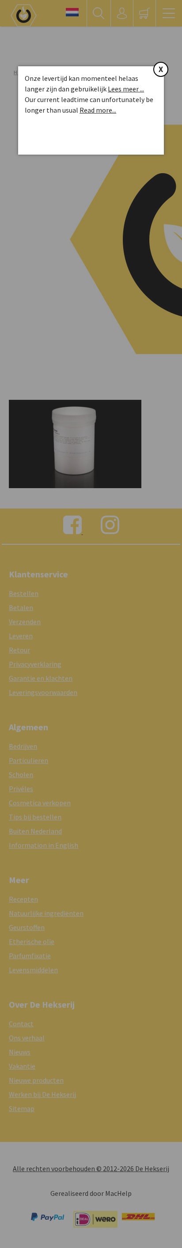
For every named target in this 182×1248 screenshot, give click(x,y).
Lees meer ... (126, 88)
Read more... (98, 110)
